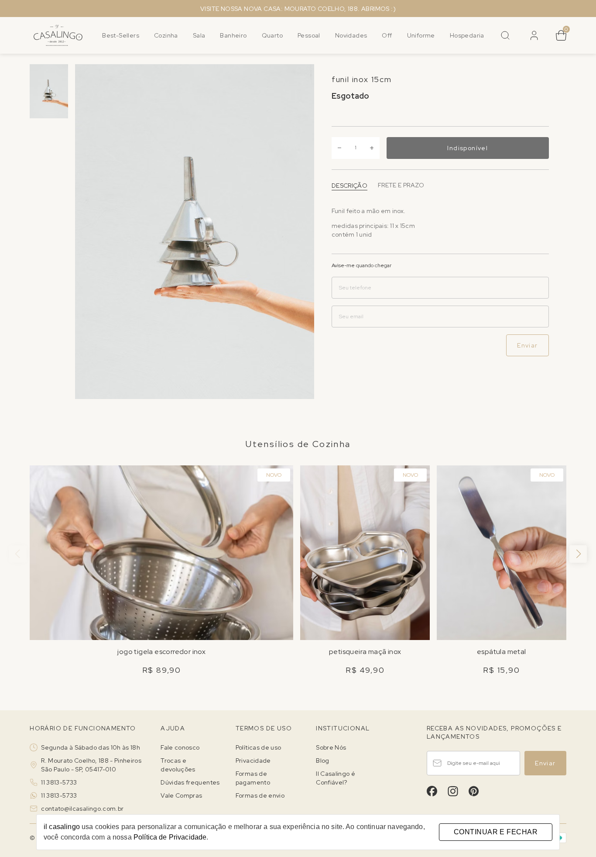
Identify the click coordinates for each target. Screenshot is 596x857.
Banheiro (233, 35)
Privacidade (253, 760)
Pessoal (309, 35)
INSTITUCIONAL (343, 728)
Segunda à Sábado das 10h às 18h (90, 747)
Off (387, 35)
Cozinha (166, 35)
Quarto (272, 35)
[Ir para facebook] (432, 791)
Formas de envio (260, 795)
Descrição (349, 185)
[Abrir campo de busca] (505, 35)
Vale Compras (181, 795)
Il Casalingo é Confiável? (335, 778)
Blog (322, 760)
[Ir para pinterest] (474, 791)
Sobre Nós (331, 747)
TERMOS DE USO (264, 728)
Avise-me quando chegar (361, 265)
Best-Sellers (120, 35)
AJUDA (173, 728)
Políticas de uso (258, 747)
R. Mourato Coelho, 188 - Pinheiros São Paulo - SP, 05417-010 (91, 765)
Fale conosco (180, 747)
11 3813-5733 (59, 782)
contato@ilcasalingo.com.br (82, 808)
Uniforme (421, 35)
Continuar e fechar (496, 832)
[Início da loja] (58, 35)
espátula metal (501, 651)
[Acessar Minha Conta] (533, 38)
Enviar (527, 345)
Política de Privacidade (170, 837)
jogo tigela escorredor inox (161, 651)
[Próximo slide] (578, 554)
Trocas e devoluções (178, 765)
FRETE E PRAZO (401, 185)
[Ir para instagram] (453, 791)
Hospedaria (467, 35)
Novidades (351, 35)
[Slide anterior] (18, 554)
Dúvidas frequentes (190, 782)
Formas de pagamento (253, 778)
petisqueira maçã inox (365, 651)
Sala (199, 35)
